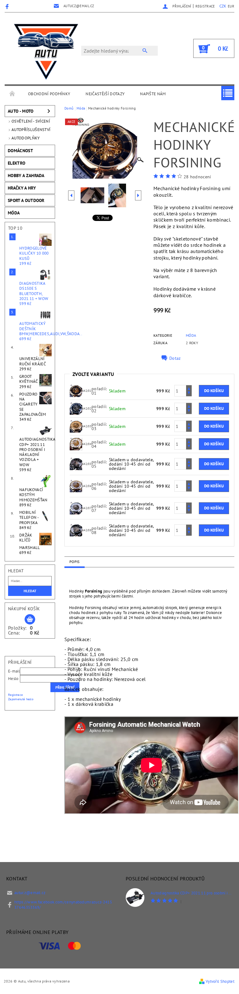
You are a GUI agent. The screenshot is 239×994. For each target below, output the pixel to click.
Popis (74, 561)
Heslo (13, 678)
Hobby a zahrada (26, 175)
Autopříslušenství (31, 129)
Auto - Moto (21, 111)
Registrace (205, 6)
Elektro (16, 163)
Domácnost (20, 150)
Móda (14, 213)
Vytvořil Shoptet (220, 981)
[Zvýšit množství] (189, 388)
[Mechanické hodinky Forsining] (76, 390)
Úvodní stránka (12, 94)
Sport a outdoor (26, 200)
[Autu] (46, 51)
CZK (223, 6)
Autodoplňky (26, 138)
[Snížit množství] (189, 393)
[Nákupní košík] (30, 619)
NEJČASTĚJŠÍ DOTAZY (105, 93)
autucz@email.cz (30, 892)
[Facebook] (8, 6)
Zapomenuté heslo (20, 699)
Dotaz (175, 358)
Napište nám (153, 93)
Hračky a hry (22, 188)
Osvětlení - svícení (31, 121)
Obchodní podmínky (49, 93)
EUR (231, 6)
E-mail (14, 671)
